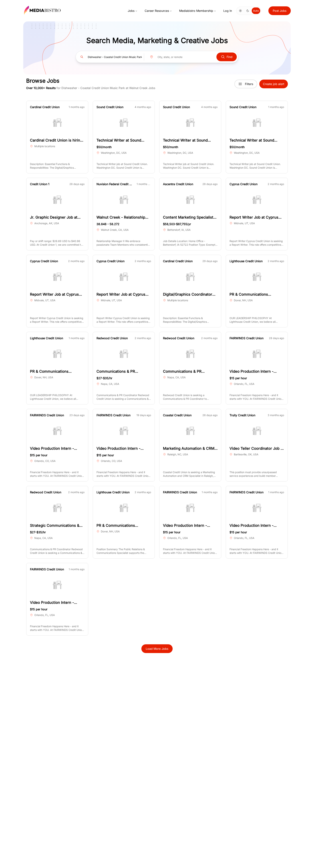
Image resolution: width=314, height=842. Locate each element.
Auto (256, 10)
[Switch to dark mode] (247, 10)
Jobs (131, 11)
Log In (227, 11)
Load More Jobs (157, 648)
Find (229, 57)
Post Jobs (279, 11)
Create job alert (273, 84)
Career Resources (157, 11)
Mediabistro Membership (196, 11)
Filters (249, 84)
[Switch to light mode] (240, 10)
